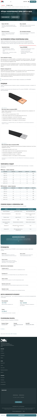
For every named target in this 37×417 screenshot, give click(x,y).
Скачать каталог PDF (5, 17)
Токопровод (15, 333)
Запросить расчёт (15, 17)
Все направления (3, 384)
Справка (2, 365)
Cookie (24, 411)
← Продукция (3, 5)
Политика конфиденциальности (16, 411)
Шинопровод (2, 377)
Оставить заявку (33, 1)
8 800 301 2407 (25, 1)
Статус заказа (2, 367)
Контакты (2, 350)
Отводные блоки (3, 382)
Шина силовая (8, 333)
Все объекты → (3, 328)
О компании (2, 353)
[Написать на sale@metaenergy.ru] (28, 2)
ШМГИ (12, 333)
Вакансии (2, 372)
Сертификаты (2, 355)
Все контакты (22, 397)
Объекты (2, 357)
